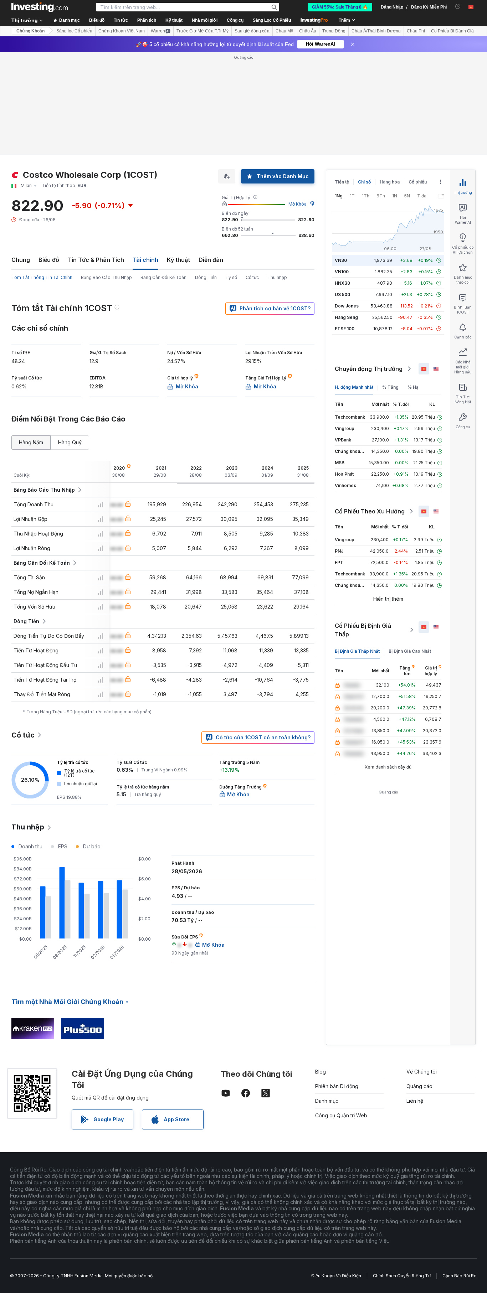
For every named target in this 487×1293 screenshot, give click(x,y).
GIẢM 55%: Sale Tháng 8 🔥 (340, 7)
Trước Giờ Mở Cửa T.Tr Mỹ (202, 31)
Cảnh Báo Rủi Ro (459, 1275)
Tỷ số (231, 277)
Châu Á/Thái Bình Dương (376, 31)
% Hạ (413, 387)
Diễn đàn (211, 259)
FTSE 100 (344, 328)
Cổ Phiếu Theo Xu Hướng (370, 511)
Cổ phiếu (418, 182)
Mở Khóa (297, 204)
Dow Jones (347, 306)
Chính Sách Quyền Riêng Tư (402, 1275)
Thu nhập (277, 277)
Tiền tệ (342, 182)
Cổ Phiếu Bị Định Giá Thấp (363, 630)
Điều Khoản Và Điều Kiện (336, 1275)
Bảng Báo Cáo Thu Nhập (106, 277)
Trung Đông (333, 31)
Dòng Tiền (206, 277)
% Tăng (390, 387)
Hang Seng (346, 317)
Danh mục (326, 1101)
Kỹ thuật (178, 259)
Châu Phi (416, 31)
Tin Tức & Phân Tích (96, 259)
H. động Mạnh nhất (354, 387)
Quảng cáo (419, 1086)
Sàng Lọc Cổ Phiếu (272, 20)
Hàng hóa (390, 182)
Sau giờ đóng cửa (252, 31)
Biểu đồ (49, 259)
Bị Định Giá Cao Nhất (410, 651)
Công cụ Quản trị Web (341, 1115)
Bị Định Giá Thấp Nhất (357, 651)
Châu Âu (307, 31)
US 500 (342, 294)
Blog (320, 1072)
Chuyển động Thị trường (369, 368)
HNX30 (342, 283)
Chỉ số (364, 182)
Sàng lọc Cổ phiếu (74, 31)
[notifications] (458, 6)
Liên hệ (414, 1101)
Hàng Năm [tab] (31, 442)
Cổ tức (252, 277)
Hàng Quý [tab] (70, 442)
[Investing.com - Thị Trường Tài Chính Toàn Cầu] (39, 7)
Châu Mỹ (284, 31)
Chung (20, 259)
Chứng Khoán (30, 31)
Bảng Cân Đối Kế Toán (163, 277)
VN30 (341, 260)
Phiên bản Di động (336, 1086)
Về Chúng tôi (421, 1072)
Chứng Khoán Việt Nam (121, 31)
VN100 (342, 271)
